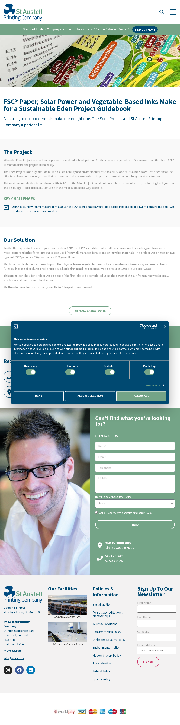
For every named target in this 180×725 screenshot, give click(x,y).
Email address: (146, 645)
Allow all (141, 396)
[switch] (70, 372)
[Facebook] (19, 670)
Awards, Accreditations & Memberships (108, 614)
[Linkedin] (30, 670)
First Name (144, 602)
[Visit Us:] (9, 392)
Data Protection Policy (107, 632)
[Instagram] (8, 670)
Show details (152, 384)
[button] (162, 12)
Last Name (144, 617)
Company (143, 631)
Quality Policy (101, 679)
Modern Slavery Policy (107, 655)
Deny (38, 396)
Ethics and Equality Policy (109, 640)
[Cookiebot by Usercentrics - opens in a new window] (142, 326)
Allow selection (90, 396)
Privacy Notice (102, 663)
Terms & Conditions (105, 624)
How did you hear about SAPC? (114, 496)
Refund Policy (101, 671)
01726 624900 (114, 560)
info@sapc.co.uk (14, 658)
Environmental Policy (106, 648)
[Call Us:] (9, 377)
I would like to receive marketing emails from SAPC (125, 512)
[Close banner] (165, 326)
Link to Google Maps (119, 547)
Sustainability (101, 605)
